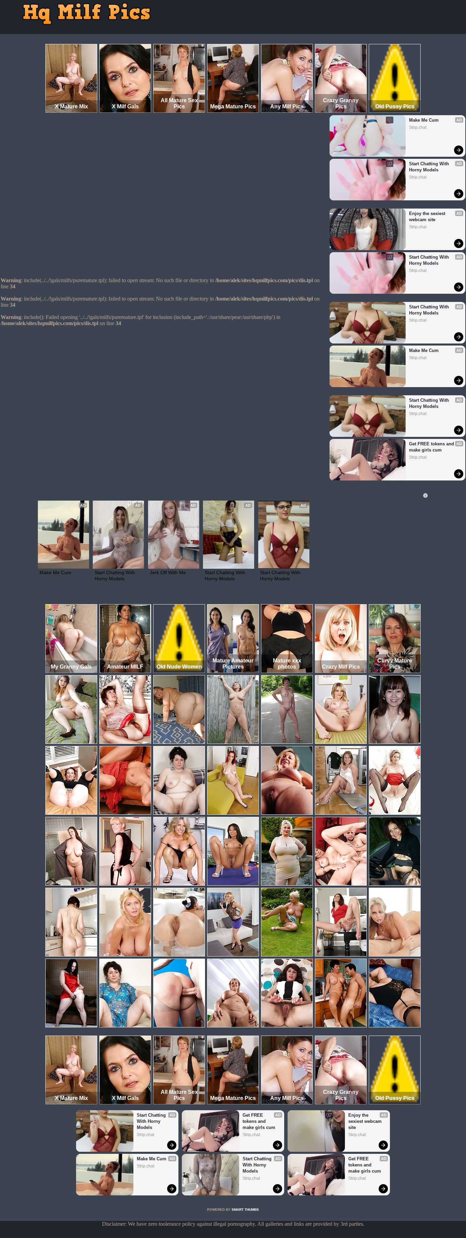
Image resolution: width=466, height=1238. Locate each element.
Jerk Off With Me (168, 572)
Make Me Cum (424, 120)
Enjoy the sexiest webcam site (428, 216)
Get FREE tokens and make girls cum (432, 447)
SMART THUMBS (245, 1209)
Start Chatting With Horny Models (429, 166)
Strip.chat (417, 127)
